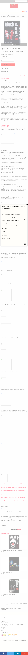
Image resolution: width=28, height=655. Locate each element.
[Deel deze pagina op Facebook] (3, 653)
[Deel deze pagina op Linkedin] (17, 653)
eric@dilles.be (4, 235)
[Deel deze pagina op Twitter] (10, 653)
